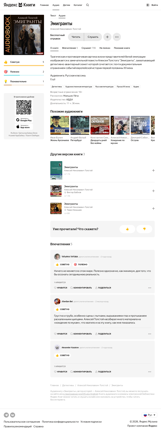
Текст (53, 15)
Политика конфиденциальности (60, 421)
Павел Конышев (74, 210)
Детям (66, 5)
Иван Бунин (56, 137)
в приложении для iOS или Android (80, 394)
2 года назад (106, 257)
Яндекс (152, 425)
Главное (44, 5)
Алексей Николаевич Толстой (65, 29)
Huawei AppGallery (17, 135)
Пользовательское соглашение (22, 421)
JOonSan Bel (67, 301)
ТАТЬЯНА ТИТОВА (70, 257)
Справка (38, 426)
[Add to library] (153, 170)
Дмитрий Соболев (140, 137)
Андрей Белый (78, 137)
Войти (155, 5)
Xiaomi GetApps (32, 135)
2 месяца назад (101, 301)
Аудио (56, 5)
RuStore (14, 133)
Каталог (78, 5)
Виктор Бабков (74, 192)
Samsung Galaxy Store (28, 133)
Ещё (52, 79)
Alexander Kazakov (70, 347)
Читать (76, 36)
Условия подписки (91, 421)
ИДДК (69, 99)
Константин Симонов (102, 137)
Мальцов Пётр (71, 95)
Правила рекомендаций (18, 426)
